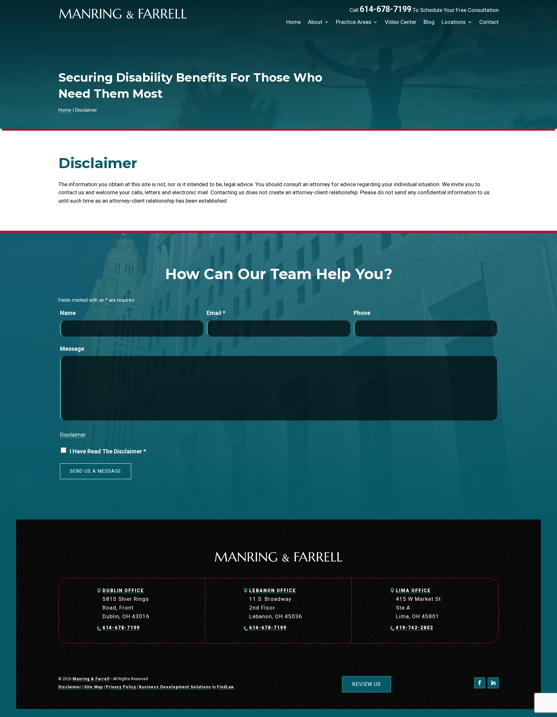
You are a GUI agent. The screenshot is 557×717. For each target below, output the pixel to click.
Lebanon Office (272, 590)
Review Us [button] (366, 684)
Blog (429, 22)
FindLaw (225, 687)
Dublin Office (123, 590)
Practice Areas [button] (353, 22)
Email (216, 312)
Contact (489, 22)
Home (293, 22)
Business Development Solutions (175, 687)
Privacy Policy (121, 687)
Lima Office (413, 590)
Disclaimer (73, 434)
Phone (362, 312)
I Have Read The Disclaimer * (108, 451)
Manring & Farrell (91, 679)
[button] (550, 670)
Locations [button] (454, 22)
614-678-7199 (385, 9)
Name (68, 312)
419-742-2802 (414, 627)
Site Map (93, 687)
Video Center (400, 22)
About (315, 22)
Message (72, 348)
